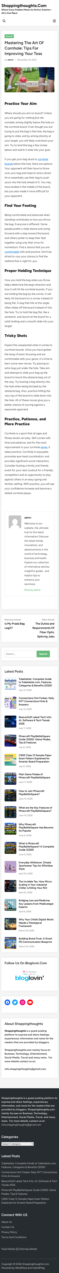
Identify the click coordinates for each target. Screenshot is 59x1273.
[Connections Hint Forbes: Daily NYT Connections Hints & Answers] (10, 698)
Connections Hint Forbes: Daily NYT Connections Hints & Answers (36, 701)
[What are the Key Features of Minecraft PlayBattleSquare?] (10, 807)
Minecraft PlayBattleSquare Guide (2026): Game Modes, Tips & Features (35, 739)
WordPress (21, 1267)
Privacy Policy (9, 1232)
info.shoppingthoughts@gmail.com (21, 1124)
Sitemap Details (28, 1248)
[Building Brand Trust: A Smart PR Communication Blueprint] (10, 938)
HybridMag (38, 1267)
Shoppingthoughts (15, 1030)
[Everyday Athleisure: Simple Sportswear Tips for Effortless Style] (10, 862)
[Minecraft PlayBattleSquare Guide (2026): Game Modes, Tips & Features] (10, 736)
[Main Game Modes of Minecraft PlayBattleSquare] (10, 774)
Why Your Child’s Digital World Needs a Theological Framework (36, 923)
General (9, 36)
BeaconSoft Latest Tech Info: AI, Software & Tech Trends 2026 (35, 720)
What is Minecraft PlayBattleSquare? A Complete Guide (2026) (36, 846)
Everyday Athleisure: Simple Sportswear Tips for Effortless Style (36, 865)
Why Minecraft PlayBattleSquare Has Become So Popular (36, 827)
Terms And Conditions (13, 1237)
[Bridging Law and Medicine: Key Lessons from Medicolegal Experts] (10, 900)
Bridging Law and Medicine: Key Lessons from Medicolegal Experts (36, 903)
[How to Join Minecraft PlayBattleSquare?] (10, 791)
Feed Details (8, 1248)
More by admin (32, 590)
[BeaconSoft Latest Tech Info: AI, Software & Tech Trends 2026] (10, 717)
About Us (6, 1221)
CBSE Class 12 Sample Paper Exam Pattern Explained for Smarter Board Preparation (35, 758)
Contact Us (7, 1227)
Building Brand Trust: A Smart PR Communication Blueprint (35, 940)
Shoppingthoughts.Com (24, 5)
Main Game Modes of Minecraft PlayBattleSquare (34, 776)
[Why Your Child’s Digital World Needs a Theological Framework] (10, 919)
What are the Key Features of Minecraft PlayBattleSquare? (35, 809)
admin (11, 59)
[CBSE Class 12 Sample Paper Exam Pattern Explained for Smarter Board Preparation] (10, 755)
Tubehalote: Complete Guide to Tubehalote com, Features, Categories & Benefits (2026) (35, 682)
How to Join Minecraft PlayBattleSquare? (31, 792)
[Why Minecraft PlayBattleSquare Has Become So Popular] (10, 824)
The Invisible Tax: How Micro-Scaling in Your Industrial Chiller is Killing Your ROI (36, 885)
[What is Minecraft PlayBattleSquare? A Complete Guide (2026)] (10, 843)
